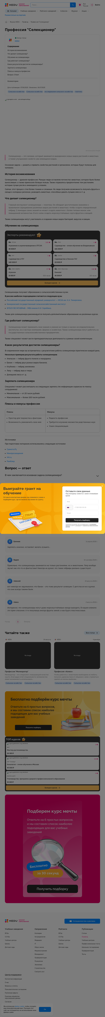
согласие (78, 525)
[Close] (102, 486)
